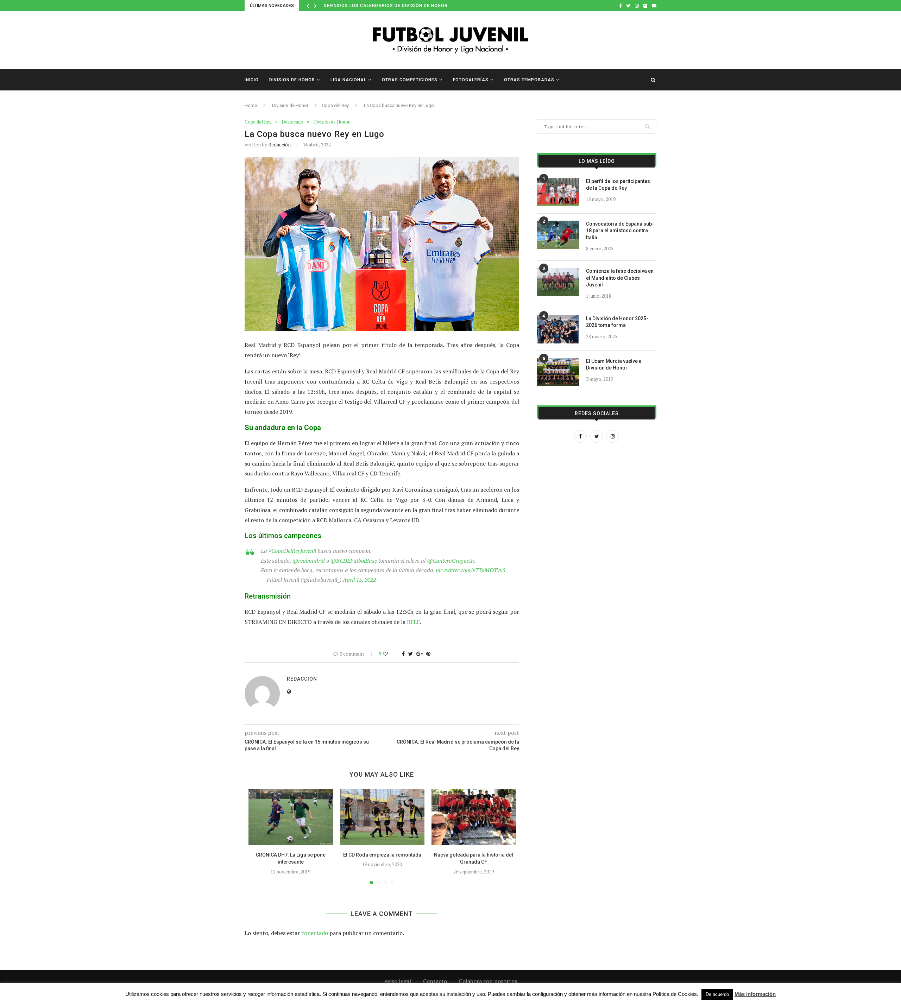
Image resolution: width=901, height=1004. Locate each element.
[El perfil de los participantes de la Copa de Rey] (558, 192)
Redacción (279, 144)
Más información (755, 994)
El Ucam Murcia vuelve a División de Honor (614, 364)
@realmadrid (308, 560)
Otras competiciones (409, 79)
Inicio (252, 79)
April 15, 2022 (359, 579)
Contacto (435, 981)
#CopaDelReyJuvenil (292, 551)
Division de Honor (292, 79)
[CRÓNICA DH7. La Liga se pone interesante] (290, 817)
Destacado (292, 122)
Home (251, 105)
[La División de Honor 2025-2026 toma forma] (558, 329)
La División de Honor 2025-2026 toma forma (617, 322)
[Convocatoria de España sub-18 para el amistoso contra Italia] (558, 235)
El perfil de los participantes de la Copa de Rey (618, 184)
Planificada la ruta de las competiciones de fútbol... (394, 5)
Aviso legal (397, 981)
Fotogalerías (471, 79)
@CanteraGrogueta (450, 560)
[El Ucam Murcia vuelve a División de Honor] (558, 372)
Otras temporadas (529, 79)
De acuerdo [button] (717, 994)
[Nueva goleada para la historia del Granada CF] (473, 817)
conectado (314, 933)
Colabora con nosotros (488, 981)
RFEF (413, 622)
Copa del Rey (335, 105)
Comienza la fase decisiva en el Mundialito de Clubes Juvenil (620, 278)
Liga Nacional (348, 79)
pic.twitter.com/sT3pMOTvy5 (470, 570)
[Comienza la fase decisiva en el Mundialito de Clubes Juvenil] (558, 282)
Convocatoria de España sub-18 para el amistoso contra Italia (620, 230)
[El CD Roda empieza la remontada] (382, 817)
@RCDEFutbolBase (353, 560)
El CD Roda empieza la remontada (382, 855)
